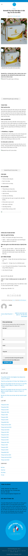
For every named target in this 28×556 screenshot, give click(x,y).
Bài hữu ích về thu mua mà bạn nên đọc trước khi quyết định (13, 396)
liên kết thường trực (22, 300)
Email (4, 345)
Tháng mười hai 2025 (6, 424)
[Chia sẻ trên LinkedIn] (20, 296)
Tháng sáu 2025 (5, 439)
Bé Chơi (2, 467)
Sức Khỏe (3, 472)
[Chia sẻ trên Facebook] (10, 296)
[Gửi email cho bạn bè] (15, 296)
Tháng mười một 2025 (6, 427)
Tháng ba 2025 (4, 447)
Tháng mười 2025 (5, 429)
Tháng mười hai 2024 (6, 455)
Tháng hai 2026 (4, 419)
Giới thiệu (10, 550)
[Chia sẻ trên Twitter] (13, 296)
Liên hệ (16, 551)
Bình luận (5, 328)
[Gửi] (25, 369)
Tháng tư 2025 (4, 444)
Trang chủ (4, 550)
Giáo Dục (3, 470)
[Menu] (2, 4)
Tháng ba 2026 (4, 417)
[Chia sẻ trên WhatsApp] (8, 296)
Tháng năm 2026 (5, 412)
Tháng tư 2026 (4, 414)
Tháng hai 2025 (4, 449)
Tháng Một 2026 (5, 422)
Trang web (5, 351)
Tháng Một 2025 (5, 452)
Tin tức (13, 300)
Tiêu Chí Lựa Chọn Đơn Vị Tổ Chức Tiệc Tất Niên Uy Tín (14, 381)
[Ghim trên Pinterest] (17, 296)
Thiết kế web (10, 548)
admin (19, 16)
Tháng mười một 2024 (6, 457)
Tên (4, 339)
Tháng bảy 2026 (5, 407)
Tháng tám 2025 (5, 434)
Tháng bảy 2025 (5, 437)
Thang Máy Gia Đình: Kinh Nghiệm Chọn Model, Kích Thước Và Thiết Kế (13, 377)
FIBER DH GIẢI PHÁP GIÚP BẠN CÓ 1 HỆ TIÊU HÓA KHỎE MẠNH (21, 315)
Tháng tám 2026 (5, 404)
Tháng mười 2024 (5, 460)
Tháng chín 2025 (5, 432)
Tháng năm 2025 (5, 442)
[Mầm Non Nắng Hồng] (14, 4)
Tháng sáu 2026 (5, 409)
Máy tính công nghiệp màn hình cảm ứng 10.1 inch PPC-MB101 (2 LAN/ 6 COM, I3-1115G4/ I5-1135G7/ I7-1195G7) (14, 385)
